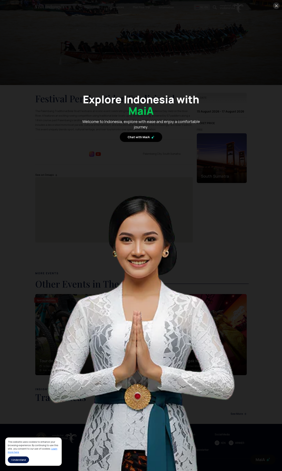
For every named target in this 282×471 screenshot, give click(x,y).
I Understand (18, 459)
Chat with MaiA (139, 137)
